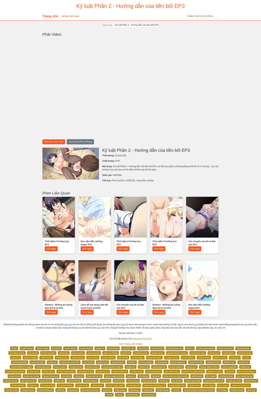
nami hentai (93, 358)
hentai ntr (16, 358)
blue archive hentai (246, 371)
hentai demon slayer (15, 371)
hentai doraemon (50, 376)
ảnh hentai (123, 358)
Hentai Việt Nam (70, 16)
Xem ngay (51, 249)
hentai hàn (245, 367)
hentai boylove (90, 381)
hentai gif (79, 376)
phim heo (251, 390)
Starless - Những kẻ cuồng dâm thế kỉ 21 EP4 (166, 306)
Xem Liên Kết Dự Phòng (80, 142)
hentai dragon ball (176, 385)
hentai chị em (102, 371)
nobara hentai (237, 390)
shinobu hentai (10, 381)
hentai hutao (133, 381)
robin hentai (209, 385)
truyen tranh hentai (66, 371)
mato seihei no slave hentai (175, 376)
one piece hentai (17, 353)
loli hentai (66, 376)
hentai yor (33, 385)
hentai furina (33, 371)
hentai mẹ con (28, 390)
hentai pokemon (178, 362)
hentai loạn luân (198, 353)
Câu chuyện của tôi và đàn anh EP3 (202, 243)
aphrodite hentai (86, 371)
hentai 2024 (48, 371)
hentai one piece (225, 348)
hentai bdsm (97, 385)
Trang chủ (50, 16)
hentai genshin (243, 348)
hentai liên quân (154, 358)
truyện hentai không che (154, 385)
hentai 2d (52, 362)
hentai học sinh (196, 362)
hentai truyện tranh (115, 385)
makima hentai (213, 362)
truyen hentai (70, 348)
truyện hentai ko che (240, 385)
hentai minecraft (120, 371)
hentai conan (136, 371)
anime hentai (42, 348)
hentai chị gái (162, 390)
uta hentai (105, 381)
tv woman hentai (65, 385)
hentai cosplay (30, 358)
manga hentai (76, 367)
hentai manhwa (48, 353)
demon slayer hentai (209, 367)
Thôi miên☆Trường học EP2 (128, 243)
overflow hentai (226, 376)
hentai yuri (118, 381)
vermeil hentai (74, 381)
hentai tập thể (133, 385)
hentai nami (214, 353)
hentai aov (130, 367)
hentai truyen (62, 358)
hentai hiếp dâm (43, 367)
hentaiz (119, 395)
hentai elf (107, 390)
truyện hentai (26, 348)
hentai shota (194, 385)
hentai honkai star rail (213, 381)
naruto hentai (204, 358)
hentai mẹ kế (45, 381)
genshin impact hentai (177, 353)
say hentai (33, 353)
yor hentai (177, 381)
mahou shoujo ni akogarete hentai (199, 390)
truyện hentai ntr (45, 390)
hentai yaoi (191, 367)
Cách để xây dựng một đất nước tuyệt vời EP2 (94, 306)
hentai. (246, 358)
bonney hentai (48, 385)
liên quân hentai (28, 381)
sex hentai (143, 348)
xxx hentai (222, 390)
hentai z (189, 348)
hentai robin (197, 376)
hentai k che (229, 362)
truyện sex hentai (31, 376)
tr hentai (176, 390)
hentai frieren (251, 381)
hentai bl (156, 376)
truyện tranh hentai (206, 348)
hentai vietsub (108, 358)
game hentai (78, 353)
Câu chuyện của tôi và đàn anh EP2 (130, 306)
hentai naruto (157, 353)
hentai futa (148, 390)
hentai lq (60, 390)
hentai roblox (137, 358)
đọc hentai (210, 376)
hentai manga (94, 353)
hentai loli (126, 353)
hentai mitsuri (188, 358)
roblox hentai (46, 358)
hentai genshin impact (112, 367)
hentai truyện (86, 348)
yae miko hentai (172, 371)
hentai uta (59, 381)
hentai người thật (192, 381)
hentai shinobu (18, 385)
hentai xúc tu (82, 385)
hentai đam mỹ (159, 367)
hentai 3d (56, 348)
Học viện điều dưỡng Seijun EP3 (199, 306)
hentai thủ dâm (37, 362)
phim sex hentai (110, 353)
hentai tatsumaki (154, 371)
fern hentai (223, 385)
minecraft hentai (94, 376)
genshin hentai (244, 353)
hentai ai (131, 376)
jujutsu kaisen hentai (114, 376)
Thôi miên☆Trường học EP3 (57, 243)
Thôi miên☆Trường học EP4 (164, 243)
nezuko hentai (118, 362)
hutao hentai (14, 376)
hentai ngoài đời (229, 367)
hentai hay (143, 367)
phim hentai (113, 348)
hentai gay (63, 353)
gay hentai (73, 390)
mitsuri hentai (77, 358)
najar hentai (120, 390)
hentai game (228, 353)
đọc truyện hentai (244, 376)
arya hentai (88, 362)
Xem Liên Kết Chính (53, 142)
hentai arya (243, 362)
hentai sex (234, 358)
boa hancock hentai (90, 390)
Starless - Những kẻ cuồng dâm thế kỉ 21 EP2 (58, 306)
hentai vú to (102, 362)
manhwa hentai (140, 353)
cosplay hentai (172, 358)
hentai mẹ (164, 381)
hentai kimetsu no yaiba (21, 367)
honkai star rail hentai (70, 362)
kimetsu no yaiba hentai (193, 371)
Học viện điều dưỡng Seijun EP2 (91, 243)
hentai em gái (11, 390)
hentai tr (131, 362)
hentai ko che (128, 348)
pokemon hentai (215, 371)
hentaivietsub (132, 395)
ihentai (109, 395)
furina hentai (161, 362)
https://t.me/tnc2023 (142, 338)
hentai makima (176, 367)
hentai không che (174, 348)
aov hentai (143, 376)
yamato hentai (92, 367)
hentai (14, 348)
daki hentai (134, 390)
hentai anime (157, 348)
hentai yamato (146, 362)
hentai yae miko (234, 381)
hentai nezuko (220, 358)
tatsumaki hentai (20, 362)
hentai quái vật (149, 381)
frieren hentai (60, 367)
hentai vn (100, 348)
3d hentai (230, 371)
